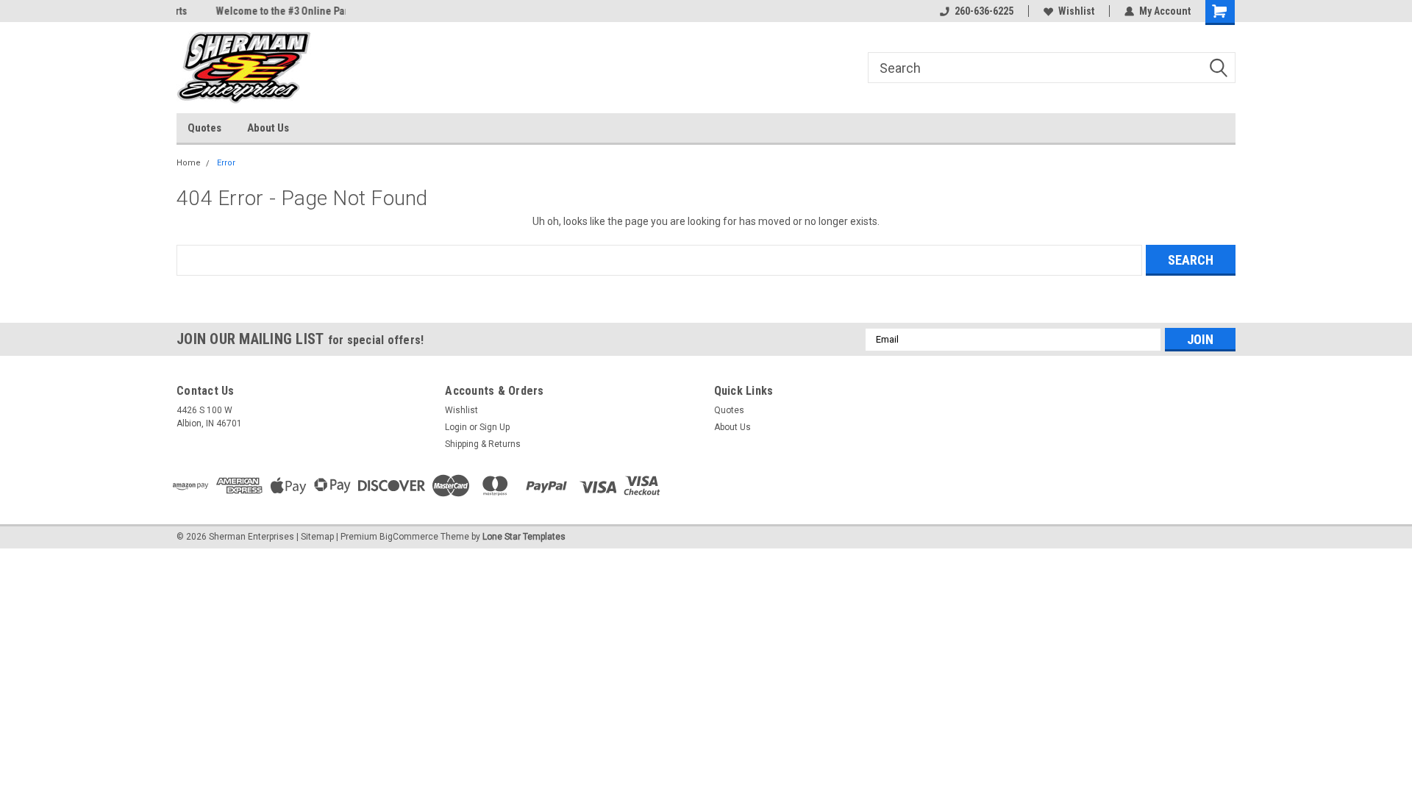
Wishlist (1076, 11)
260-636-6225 (984, 11)
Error (226, 163)
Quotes (204, 128)
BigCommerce (408, 537)
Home (188, 163)
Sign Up (494, 427)
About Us (268, 128)
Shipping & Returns (483, 444)
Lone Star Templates (524, 537)
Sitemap (317, 537)
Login (456, 427)
